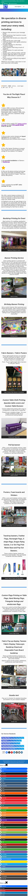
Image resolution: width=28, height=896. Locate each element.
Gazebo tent (14, 695)
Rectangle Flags (15, 539)
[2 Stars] (3, 85)
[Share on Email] (19, 752)
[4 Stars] (5, 85)
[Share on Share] (22, 752)
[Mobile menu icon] (24, 6)
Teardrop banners (10, 536)
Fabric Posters (21, 353)
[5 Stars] (6, 85)
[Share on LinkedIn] (14, 752)
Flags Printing (13, 595)
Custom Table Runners (14, 406)
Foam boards (16, 492)
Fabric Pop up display (10, 641)
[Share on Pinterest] (12, 752)
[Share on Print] (17, 752)
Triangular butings (12, 601)
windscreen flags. (14, 604)
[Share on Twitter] (9, 752)
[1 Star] (1, 85)
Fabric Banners (7, 353)
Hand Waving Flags (16, 598)
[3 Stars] (4, 85)
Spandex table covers (12, 403)
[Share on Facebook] (7, 752)
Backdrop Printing (10, 218)
